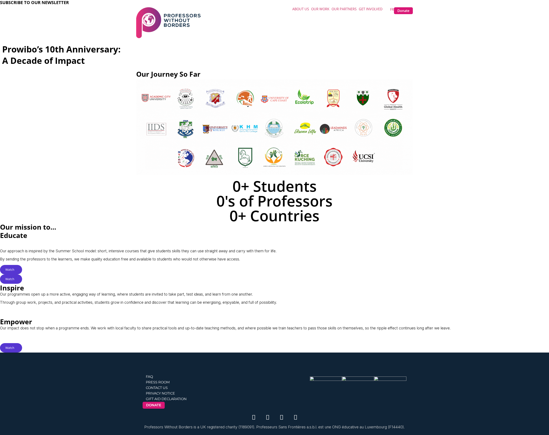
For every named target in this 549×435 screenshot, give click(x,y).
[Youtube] (295, 417)
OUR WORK (320, 9)
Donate (403, 10)
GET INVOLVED (371, 9)
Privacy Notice (160, 393)
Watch (9, 270)
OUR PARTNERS (344, 9)
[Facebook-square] (281, 417)
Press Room (158, 382)
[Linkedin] (267, 417)
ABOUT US (300, 9)
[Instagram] (253, 417)
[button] (301, 9)
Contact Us (157, 388)
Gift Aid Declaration (166, 399)
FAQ (149, 377)
